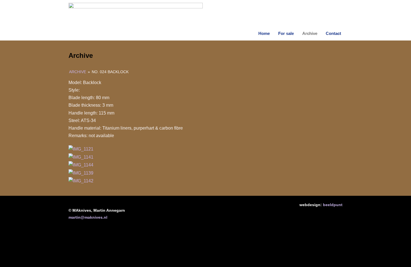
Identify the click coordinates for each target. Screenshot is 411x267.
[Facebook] (188, 208)
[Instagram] (223, 208)
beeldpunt (332, 204)
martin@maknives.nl (87, 217)
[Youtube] (205, 208)
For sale (286, 33)
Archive (309, 33)
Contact (333, 33)
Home (264, 33)
